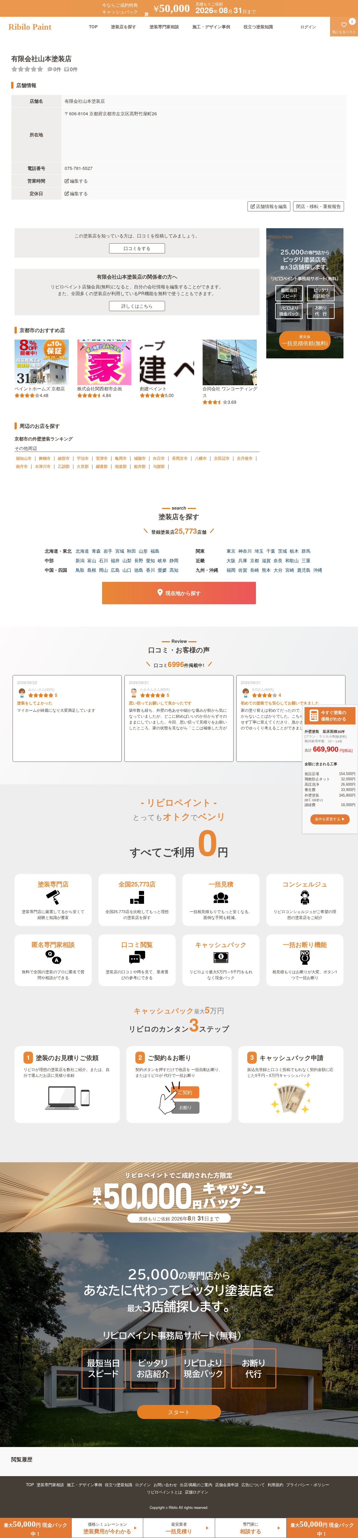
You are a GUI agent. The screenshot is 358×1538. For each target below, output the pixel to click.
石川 (103, 560)
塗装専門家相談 (164, 27)
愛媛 (162, 570)
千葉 (270, 551)
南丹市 (22, 466)
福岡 (231, 570)
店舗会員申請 (227, 1484)
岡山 (103, 570)
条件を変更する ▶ (330, 819)
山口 (127, 570)
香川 (150, 570)
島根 (91, 570)
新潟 (80, 560)
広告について (253, 1484)
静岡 (173, 560)
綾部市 (64, 458)
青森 (96, 551)
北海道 (82, 551)
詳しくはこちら (137, 306)
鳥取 (80, 570)
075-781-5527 (79, 168)
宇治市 (83, 458)
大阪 (231, 560)
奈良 (278, 560)
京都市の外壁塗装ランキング (44, 438)
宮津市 (102, 458)
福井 (115, 560)
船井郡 (140, 466)
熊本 (266, 570)
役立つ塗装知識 (258, 27)
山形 (143, 551)
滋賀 (266, 560)
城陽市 (140, 458)
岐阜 (162, 560)
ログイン (143, 1484)
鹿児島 (303, 570)
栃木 (294, 551)
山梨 (127, 560)
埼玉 (259, 551)
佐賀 (242, 570)
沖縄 (317, 570)
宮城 (119, 551)
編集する (79, 181)
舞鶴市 (45, 458)
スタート (179, 1412)
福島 (154, 551)
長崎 (254, 570)
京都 (254, 560)
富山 (91, 560)
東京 (231, 551)
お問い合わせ (165, 1484)
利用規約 (275, 1484)
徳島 (138, 570)
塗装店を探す (123, 27)
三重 (306, 560)
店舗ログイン (196, 1492)
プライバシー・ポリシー (307, 1484)
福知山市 (24, 458)
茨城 (282, 551)
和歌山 (292, 560)
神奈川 (245, 551)
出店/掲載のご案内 (196, 1484)
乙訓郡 (64, 466)
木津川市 (43, 466)
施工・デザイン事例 (211, 27)
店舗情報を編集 (271, 206)
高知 (173, 570)
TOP (93, 27)
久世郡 (83, 466)
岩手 (107, 551)
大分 (278, 570)
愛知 (150, 560)
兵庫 (242, 560)
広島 (115, 570)
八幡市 (201, 458)
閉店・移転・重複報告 (318, 206)
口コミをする (137, 248)
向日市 (159, 458)
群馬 (306, 551)
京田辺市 (222, 458)
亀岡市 (121, 458)
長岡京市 (180, 458)
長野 (138, 560)
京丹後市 (245, 458)
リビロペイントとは (164, 1492)
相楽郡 (121, 466)
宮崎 (289, 570)
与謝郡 (159, 466)
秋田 (131, 551)
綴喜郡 (102, 466)
